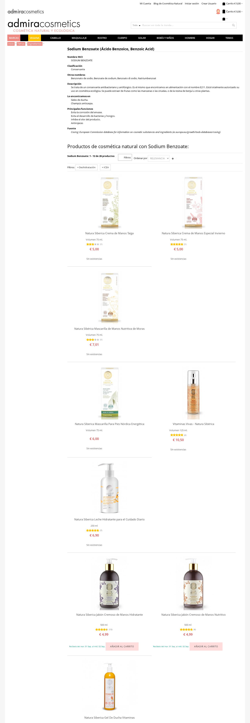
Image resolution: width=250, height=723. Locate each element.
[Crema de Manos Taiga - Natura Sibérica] (110, 202)
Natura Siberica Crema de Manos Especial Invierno (193, 233)
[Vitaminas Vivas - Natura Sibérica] (194, 392)
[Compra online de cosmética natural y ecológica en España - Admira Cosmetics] (25, 12)
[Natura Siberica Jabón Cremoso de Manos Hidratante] (110, 583)
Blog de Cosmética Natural (168, 3)
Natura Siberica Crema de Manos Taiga (109, 233)
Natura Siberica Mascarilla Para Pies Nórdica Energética (109, 424)
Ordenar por (140, 158)
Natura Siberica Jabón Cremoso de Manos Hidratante (109, 614)
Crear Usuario (209, 3)
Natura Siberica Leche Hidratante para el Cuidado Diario (109, 519)
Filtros (127, 157)
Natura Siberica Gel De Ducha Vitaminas (109, 717)
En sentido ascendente (173, 158)
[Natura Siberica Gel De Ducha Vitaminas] (110, 686)
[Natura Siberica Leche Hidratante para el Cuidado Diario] (110, 488)
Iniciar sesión (192, 3)
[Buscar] (233, 25)
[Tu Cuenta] (218, 11)
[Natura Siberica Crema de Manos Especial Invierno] (194, 202)
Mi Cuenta (145, 3)
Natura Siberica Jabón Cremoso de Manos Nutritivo (193, 614)
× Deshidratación (86, 167)
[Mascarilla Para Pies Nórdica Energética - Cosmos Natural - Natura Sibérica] (110, 392)
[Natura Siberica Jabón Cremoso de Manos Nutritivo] (194, 583)
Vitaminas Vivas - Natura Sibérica (193, 424)
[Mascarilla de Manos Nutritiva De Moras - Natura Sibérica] (110, 297)
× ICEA (105, 167)
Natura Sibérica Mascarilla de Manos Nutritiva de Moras (109, 328)
